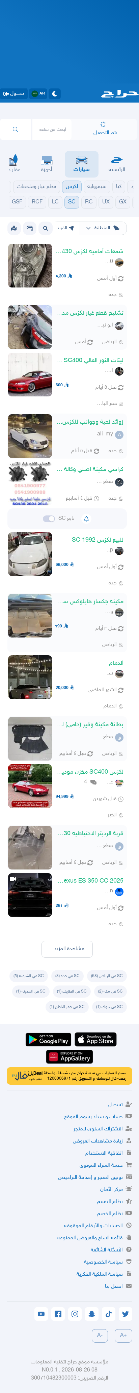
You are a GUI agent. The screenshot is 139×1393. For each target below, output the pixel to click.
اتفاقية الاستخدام (104, 1153)
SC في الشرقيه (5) (28, 976)
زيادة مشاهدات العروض (98, 1141)
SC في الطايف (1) (72, 991)
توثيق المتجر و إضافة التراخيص (90, 1177)
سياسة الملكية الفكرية (100, 1274)
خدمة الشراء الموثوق (101, 1165)
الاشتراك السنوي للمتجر (98, 1129)
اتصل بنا (114, 1286)
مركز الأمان (111, 1190)
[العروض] (14, 228)
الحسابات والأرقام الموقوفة (93, 1226)
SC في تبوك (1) (109, 1007)
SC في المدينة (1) (31, 991)
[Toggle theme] (55, 93)
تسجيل (115, 1105)
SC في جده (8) (67, 976)
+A (123, 1335)
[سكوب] (29, 228)
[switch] (49, 518)
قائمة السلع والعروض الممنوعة (90, 1238)
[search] (15, 129)
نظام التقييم (110, 1202)
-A (100, 1335)
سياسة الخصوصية (103, 1262)
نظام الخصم (110, 1214)
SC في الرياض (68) (107, 976)
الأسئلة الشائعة (107, 1250)
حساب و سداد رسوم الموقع (93, 1117)
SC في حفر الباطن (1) (67, 1007)
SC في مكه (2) (110, 991)
